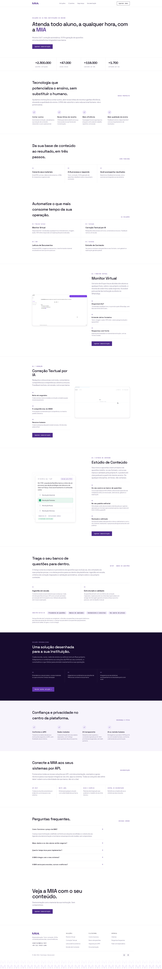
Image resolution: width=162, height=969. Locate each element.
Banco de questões (95, 940)
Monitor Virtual (70, 937)
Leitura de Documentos (73, 943)
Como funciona (94, 937)
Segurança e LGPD (94, 943)
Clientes (71, 3)
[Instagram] (128, 955)
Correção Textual (71, 940)
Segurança (80, 3)
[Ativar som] (84, 323)
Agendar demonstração (42, 46)
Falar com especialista (118, 943)
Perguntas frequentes (118, 940)
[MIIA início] (35, 3)
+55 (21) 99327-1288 (39, 945)
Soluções (62, 3)
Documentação (91, 3)
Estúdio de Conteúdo (72, 947)
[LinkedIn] (124, 955)
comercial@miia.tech (39, 943)
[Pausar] (35, 323)
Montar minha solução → (43, 689)
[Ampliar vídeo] (84, 297)
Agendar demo (123, 3)
